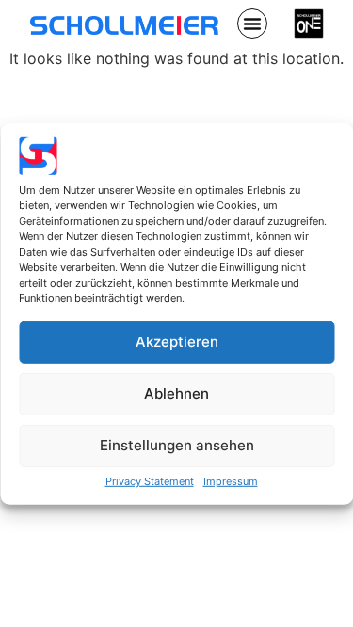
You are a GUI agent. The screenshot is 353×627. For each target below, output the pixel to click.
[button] (252, 23)
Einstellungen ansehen (177, 445)
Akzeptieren (177, 342)
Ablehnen (176, 393)
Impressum (230, 481)
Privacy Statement (149, 481)
